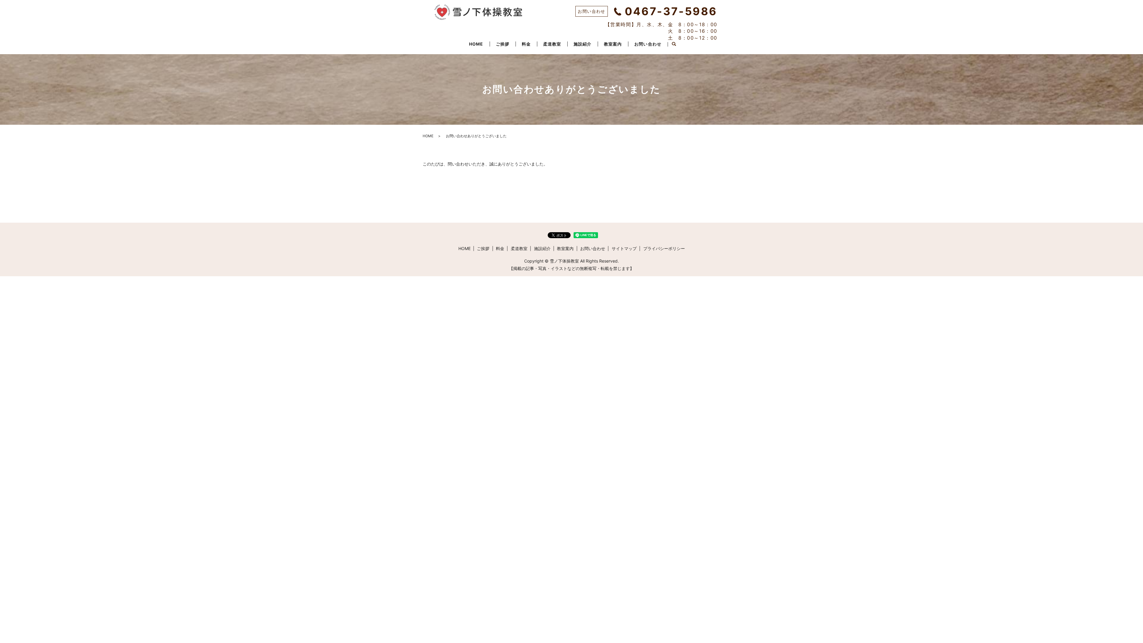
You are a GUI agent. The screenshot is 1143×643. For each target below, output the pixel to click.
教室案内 (613, 43)
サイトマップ (624, 248)
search (674, 44)
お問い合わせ (647, 43)
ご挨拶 (502, 43)
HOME (476, 43)
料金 (526, 43)
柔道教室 (552, 43)
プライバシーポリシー (664, 248)
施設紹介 (582, 43)
